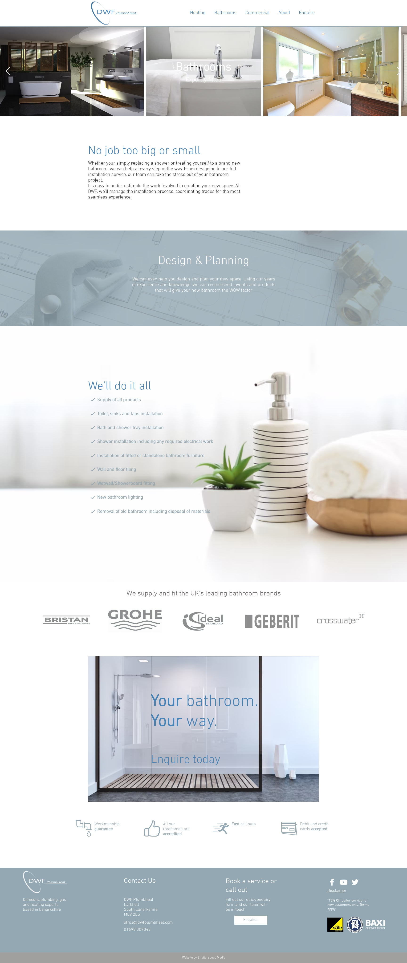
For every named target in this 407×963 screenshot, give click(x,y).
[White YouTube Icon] (343, 882)
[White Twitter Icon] (355, 882)
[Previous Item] (8, 71)
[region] (203, 729)
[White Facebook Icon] (332, 882)
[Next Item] (399, 71)
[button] (336, 890)
